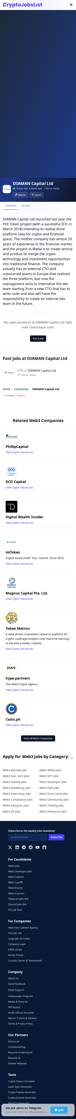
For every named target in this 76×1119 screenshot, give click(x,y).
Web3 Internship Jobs (17, 794)
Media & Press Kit (18, 1001)
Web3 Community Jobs (54, 799)
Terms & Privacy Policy (20, 1023)
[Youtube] (37, 847)
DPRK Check (15, 949)
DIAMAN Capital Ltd (42, 371)
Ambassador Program (20, 996)
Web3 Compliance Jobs (18, 799)
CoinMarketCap (17, 1047)
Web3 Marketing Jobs (17, 788)
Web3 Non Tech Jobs (16, 776)
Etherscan (13, 1041)
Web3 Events (15, 888)
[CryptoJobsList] (22, 5)
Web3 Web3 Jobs (50, 770)
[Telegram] (24, 847)
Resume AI (14, 1058)
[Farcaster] (44, 847)
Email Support (16, 990)
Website (22, 195)
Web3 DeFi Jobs (49, 788)
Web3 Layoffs (15, 882)
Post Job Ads (15, 933)
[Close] (71, 1110)
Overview (10, 205)
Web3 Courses (16, 893)
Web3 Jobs (14, 866)
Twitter (37, 195)
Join (61, 1110)
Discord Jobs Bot (17, 904)
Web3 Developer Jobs (53, 782)
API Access (14, 1007)
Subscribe (56, 837)
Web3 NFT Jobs (49, 776)
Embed (10, 395)
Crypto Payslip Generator (22, 1092)
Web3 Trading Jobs (51, 805)
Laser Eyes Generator (20, 1086)
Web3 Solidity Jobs (15, 782)
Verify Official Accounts (21, 1012)
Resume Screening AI (20, 1052)
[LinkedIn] (17, 847)
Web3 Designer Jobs (16, 805)
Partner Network (17, 1063)
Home (6, 389)
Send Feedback (17, 984)
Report (21, 395)
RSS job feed (15, 910)
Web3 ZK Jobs (11, 811)
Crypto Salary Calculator (21, 1081)
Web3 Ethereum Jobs (53, 811)
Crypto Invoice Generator (22, 1097)
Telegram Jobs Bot (18, 899)
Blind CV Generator (19, 1103)
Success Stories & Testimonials (25, 960)
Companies (21, 389)
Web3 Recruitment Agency (23, 927)
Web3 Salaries (16, 877)
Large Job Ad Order (19, 938)
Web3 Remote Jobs (15, 770)
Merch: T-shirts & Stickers (22, 1018)
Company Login (17, 944)
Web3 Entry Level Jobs (53, 794)
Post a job (38, 338)
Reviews (26, 205)
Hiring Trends (16, 955)
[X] (10, 847)
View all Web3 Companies (38, 738)
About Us (13, 978)
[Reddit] (31, 847)
